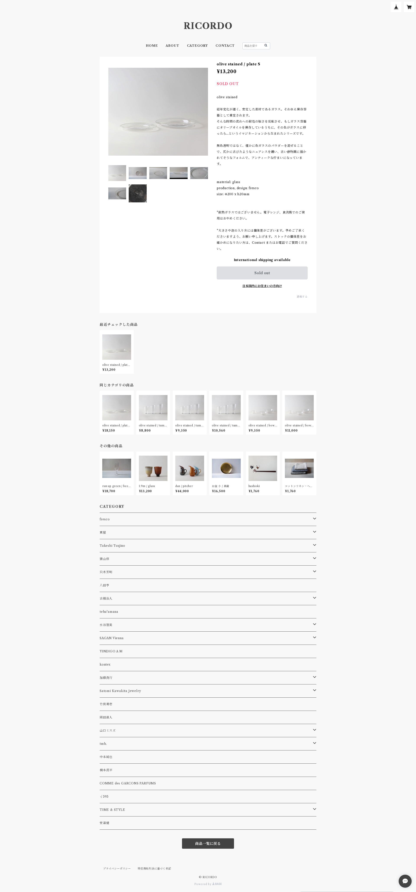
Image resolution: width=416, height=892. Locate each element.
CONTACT (225, 46)
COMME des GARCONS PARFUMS (128, 783)
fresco (105, 519)
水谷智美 (106, 625)
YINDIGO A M (111, 651)
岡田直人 (106, 717)
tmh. (103, 744)
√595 (104, 796)
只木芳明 (106, 572)
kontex (105, 664)
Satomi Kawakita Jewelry (120, 691)
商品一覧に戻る (208, 843)
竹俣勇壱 (106, 704)
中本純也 (106, 757)
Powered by (203, 884)
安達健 (104, 823)
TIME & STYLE (112, 810)
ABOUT (172, 46)
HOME (152, 46)
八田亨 (104, 585)
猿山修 (104, 559)
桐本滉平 (106, 770)
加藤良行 (106, 678)
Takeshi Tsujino (112, 546)
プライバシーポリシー (117, 868)
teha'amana (109, 612)
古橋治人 (106, 598)
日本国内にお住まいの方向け (262, 286)
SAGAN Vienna (112, 638)
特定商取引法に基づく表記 (154, 868)
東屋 (103, 532)
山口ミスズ (108, 730)
